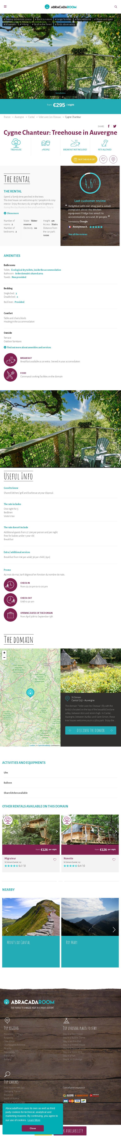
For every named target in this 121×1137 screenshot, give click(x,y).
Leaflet (32, 745)
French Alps (9, 1055)
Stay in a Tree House (73, 1034)
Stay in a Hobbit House (74, 1045)
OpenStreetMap (44, 745)
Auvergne (19, 117)
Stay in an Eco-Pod (72, 1041)
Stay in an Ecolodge (72, 1059)
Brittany (7, 1059)
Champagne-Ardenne (14, 1045)
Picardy (7, 1048)
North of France (11, 1098)
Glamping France (12, 1091)
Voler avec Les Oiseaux (50, 117)
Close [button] (33, 1128)
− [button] (4, 657)
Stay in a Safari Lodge (14, 1102)
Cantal (31, 117)
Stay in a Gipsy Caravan (74, 1048)
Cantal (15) (77, 700)
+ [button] (4, 653)
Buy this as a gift (86, 159)
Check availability (70, 1131)
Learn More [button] (34, 1120)
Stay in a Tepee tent (72, 1052)
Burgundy (8, 1037)
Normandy (9, 1052)
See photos (61, 93)
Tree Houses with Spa (14, 1087)
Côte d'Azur (9, 1041)
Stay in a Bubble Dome (74, 1037)
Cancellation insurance (74, 1087)
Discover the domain (90, 730)
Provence (8, 1034)
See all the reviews (78, 234)
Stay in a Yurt (69, 1055)
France (7, 117)
